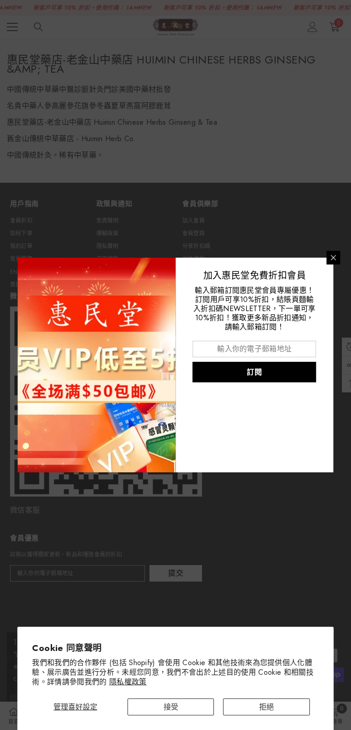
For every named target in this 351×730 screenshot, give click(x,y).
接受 (171, 707)
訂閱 (254, 372)
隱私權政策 (128, 682)
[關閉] (333, 257)
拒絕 (266, 707)
